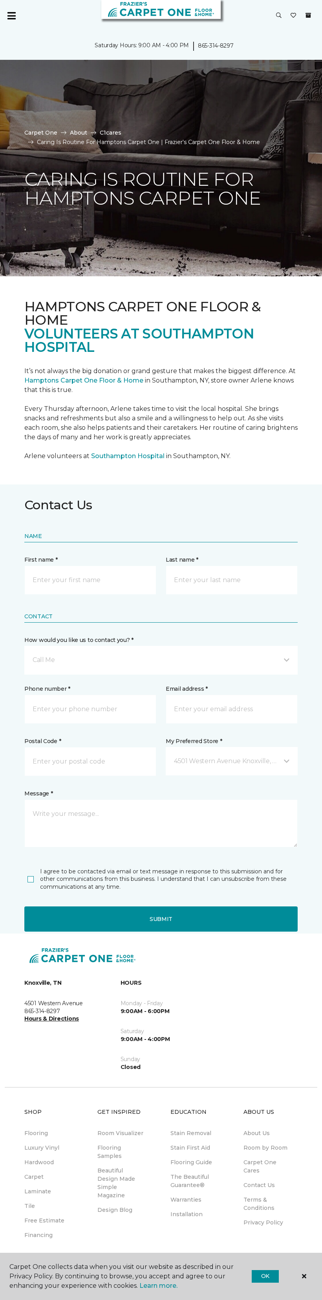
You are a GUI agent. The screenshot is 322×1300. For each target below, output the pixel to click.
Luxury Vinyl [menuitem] (41, 1147)
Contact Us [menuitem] (259, 1185)
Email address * (187, 689)
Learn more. (158, 1285)
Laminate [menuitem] (37, 1191)
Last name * (182, 559)
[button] (278, 15)
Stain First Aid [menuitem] (190, 1147)
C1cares (110, 132)
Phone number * (47, 689)
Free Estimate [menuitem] (44, 1220)
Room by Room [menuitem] (265, 1147)
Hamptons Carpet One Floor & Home (83, 380)
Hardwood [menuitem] (39, 1162)
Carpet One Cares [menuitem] (259, 1166)
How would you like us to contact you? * (79, 640)
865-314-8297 (216, 45)
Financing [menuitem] (38, 1235)
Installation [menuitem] (186, 1214)
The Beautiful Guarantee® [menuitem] (189, 1181)
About (78, 132)
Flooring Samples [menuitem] (109, 1151)
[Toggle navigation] (11, 16)
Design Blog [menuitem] (114, 1209)
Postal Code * (42, 741)
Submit (161, 919)
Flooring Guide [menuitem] (191, 1162)
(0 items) (308, 15)
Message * (38, 793)
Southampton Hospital (128, 456)
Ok (265, 1276)
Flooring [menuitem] (36, 1133)
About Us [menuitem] (256, 1133)
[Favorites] (293, 15)
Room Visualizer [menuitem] (120, 1133)
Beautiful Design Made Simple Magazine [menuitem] (116, 1183)
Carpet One (40, 132)
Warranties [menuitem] (185, 1199)
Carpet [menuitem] (34, 1176)
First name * (41, 559)
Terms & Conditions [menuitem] (258, 1203)
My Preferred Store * (194, 741)
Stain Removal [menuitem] (190, 1133)
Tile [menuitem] (29, 1205)
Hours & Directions (51, 1018)
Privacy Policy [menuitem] (263, 1222)
